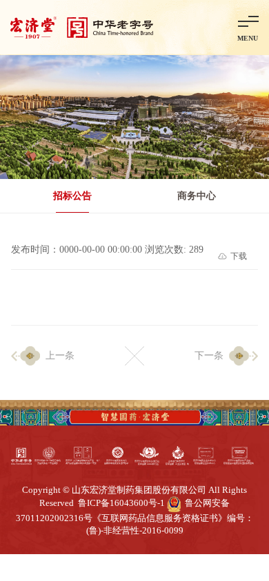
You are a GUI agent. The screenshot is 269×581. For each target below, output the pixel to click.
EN (213, 27)
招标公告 (72, 196)
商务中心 (196, 196)
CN (185, 27)
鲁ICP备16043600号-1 (121, 503)
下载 (238, 256)
